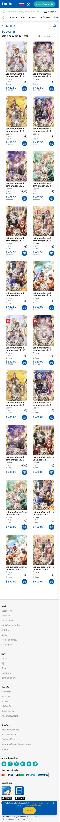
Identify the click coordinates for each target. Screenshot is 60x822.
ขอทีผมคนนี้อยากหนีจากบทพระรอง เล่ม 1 (16, 568)
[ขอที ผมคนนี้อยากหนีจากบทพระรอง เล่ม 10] (16, 56)
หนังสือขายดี (6, 610)
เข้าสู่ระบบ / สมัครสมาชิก (44, 4)
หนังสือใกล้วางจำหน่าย (10, 625)
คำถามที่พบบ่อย (7, 711)
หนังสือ (13, 18)
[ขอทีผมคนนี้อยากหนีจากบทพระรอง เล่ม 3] (43, 549)
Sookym (9, 79)
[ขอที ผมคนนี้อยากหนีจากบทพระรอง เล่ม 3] (43, 221)
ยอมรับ (29, 810)
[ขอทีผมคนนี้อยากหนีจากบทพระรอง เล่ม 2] (43, 495)
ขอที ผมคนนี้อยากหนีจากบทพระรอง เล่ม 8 (15, 130)
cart (28, 4)
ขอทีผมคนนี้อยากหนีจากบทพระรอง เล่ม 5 (43, 458)
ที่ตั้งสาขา (5, 749)
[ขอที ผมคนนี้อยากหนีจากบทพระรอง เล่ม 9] (43, 56)
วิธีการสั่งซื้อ (6, 691)
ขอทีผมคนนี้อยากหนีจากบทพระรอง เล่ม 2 (43, 513)
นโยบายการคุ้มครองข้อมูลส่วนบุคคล (16, 744)
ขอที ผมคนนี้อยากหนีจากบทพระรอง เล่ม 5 (15, 239)
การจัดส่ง (5, 701)
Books (8, 84)
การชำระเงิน (6, 696)
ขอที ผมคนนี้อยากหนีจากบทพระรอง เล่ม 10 (15, 75)
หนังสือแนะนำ (7, 620)
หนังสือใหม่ (5, 615)
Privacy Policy (26, 819)
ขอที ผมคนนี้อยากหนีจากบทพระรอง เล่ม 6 (15, 184)
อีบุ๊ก (23, 18)
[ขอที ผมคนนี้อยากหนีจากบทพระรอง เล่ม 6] (16, 166)
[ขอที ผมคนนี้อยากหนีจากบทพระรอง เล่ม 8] (16, 111)
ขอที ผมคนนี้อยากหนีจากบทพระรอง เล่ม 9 (42, 75)
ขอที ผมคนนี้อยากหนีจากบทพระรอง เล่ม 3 (42, 239)
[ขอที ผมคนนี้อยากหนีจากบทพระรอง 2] (16, 276)
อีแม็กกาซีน (45, 18)
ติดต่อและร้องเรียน (9, 734)
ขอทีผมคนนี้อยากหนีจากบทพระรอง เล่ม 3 (43, 568)
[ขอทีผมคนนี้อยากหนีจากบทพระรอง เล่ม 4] (16, 495)
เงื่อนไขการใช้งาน (8, 739)
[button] (24, 88)
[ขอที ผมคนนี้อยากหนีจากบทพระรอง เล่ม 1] (43, 276)
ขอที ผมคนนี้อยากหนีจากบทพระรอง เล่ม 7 (42, 130)
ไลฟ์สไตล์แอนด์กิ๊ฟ (8, 677)
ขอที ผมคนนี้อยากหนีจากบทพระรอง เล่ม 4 (42, 184)
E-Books (9, 358)
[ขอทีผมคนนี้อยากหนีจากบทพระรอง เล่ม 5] (43, 440)
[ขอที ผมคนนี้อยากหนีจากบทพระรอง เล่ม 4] (43, 166)
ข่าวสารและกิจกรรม (9, 639)
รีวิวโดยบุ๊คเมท (7, 644)
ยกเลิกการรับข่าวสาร (9, 715)
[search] (4, 11)
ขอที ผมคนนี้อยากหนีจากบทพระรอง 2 (15, 294)
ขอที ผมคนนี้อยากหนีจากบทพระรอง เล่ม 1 (42, 294)
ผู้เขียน (4, 635)
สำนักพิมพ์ (5, 630)
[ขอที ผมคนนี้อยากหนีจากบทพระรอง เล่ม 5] (16, 221)
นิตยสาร (32, 18)
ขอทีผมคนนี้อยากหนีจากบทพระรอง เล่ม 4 (16, 513)
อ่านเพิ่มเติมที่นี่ (36, 805)
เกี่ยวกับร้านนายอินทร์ (10, 729)
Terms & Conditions (11, 819)
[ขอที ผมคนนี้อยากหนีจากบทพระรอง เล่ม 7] (43, 111)
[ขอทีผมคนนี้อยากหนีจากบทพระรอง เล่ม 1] (16, 549)
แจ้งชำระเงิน (6, 706)
